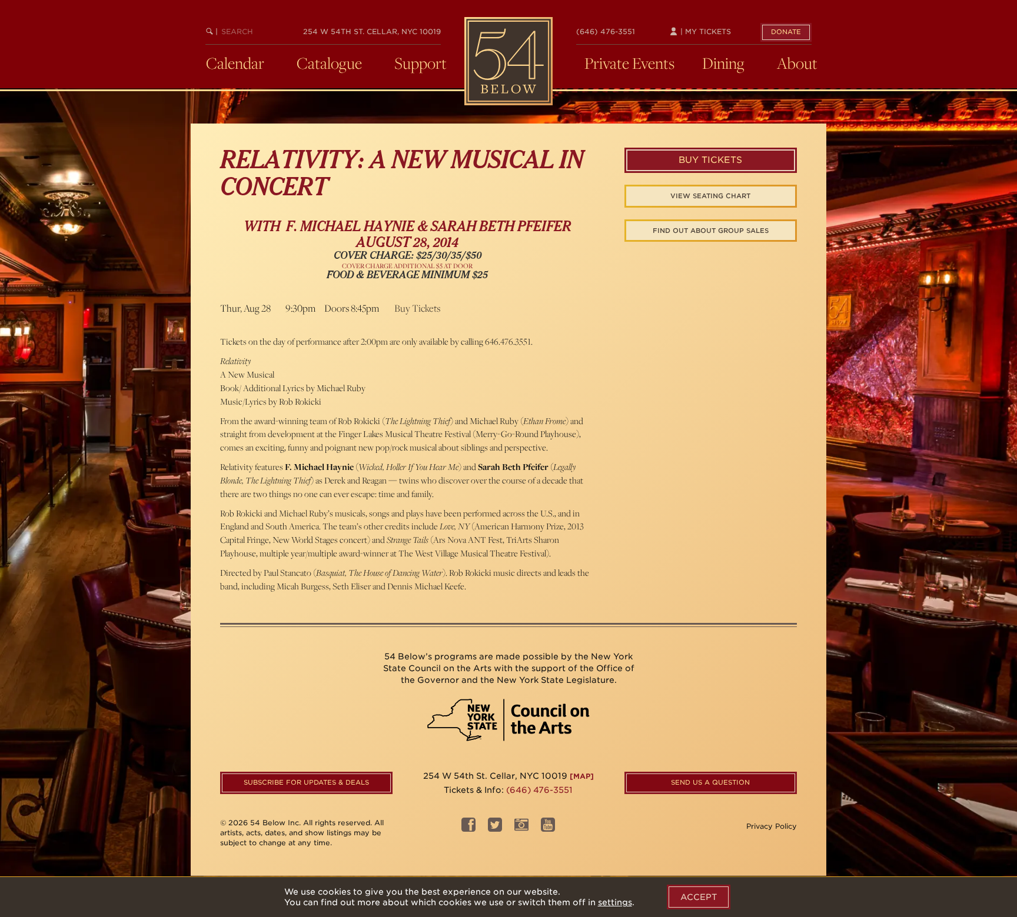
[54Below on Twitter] (495, 828)
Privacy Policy (771, 826)
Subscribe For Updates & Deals (306, 782)
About (797, 63)
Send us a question (710, 782)
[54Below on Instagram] (521, 828)
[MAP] (582, 776)
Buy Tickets (417, 308)
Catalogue (329, 63)
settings (615, 902)
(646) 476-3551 (605, 31)
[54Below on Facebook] (468, 828)
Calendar (235, 63)
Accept (698, 897)
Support (420, 63)
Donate (786, 32)
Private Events (629, 63)
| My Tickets (704, 31)
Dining (723, 63)
